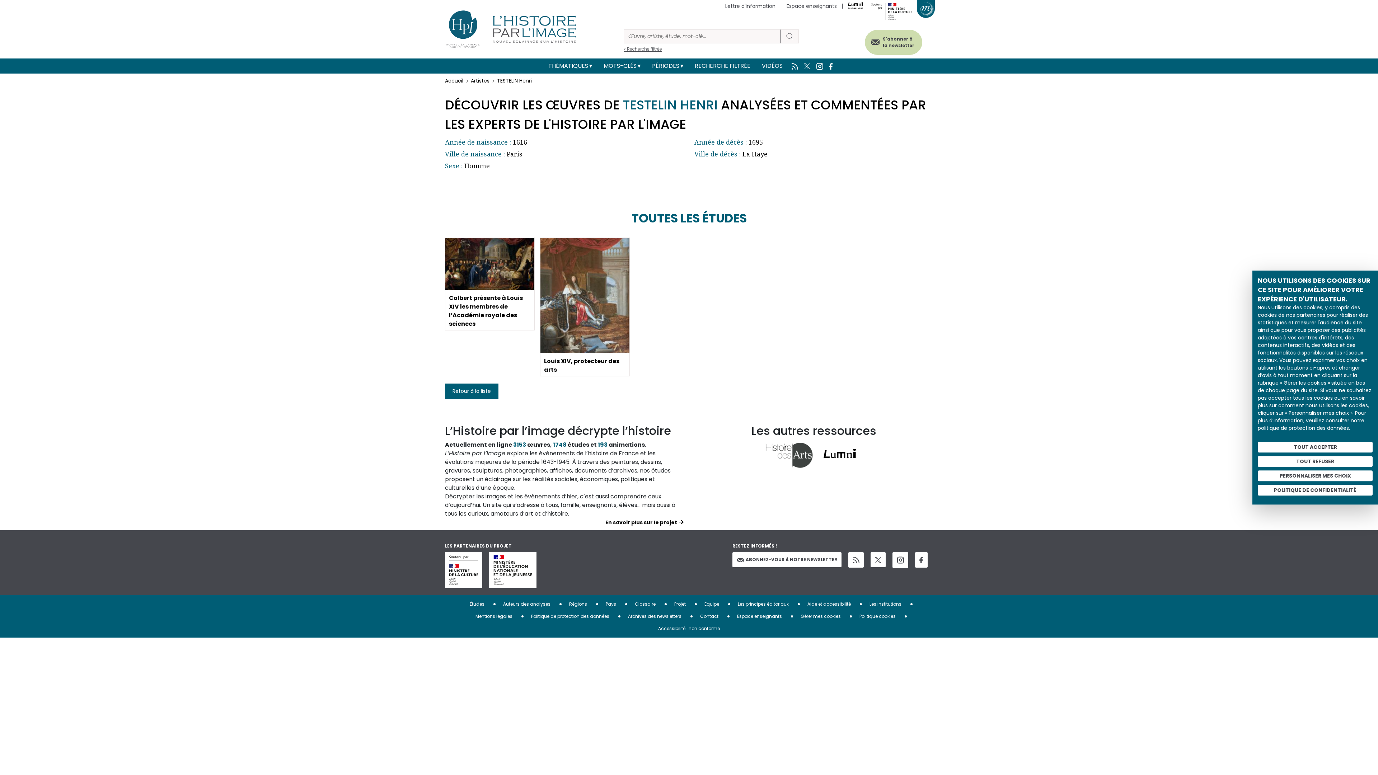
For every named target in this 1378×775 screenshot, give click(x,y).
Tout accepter (1315, 447)
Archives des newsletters (654, 616)
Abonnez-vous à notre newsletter (791, 559)
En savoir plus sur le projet (641, 522)
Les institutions (885, 604)
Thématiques (568, 66)
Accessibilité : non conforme (689, 628)
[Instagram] (900, 560)
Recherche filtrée (722, 66)
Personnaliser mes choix (1315, 475)
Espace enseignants (812, 6)
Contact (709, 616)
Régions (578, 604)
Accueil (454, 80)
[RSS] (856, 560)
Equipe (711, 604)
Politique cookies (877, 616)
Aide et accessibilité (829, 604)
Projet (680, 604)
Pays (611, 604)
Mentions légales (493, 616)
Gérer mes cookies (821, 616)
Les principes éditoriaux (763, 604)
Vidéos (772, 66)
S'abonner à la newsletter (898, 42)
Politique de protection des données (570, 616)
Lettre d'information (750, 6)
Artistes (480, 80)
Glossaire (645, 604)
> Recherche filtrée (643, 49)
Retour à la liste (472, 391)
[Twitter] (878, 559)
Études (477, 604)
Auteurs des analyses (526, 604)
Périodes (665, 66)
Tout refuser (1315, 461)
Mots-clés (620, 66)
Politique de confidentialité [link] (1315, 490)
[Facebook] (921, 560)
